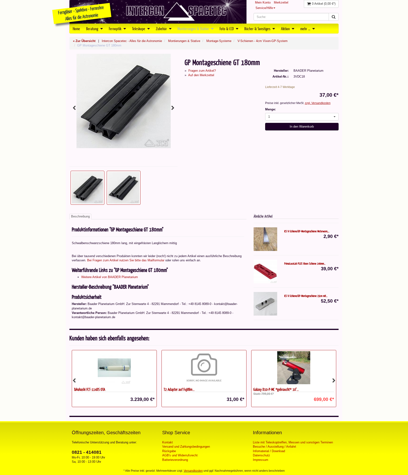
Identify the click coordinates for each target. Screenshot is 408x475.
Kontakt (167, 442)
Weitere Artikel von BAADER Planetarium (109, 277)
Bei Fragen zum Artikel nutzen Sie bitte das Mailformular (125, 260)
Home (76, 28)
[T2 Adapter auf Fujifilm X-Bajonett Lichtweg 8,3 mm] (204, 367)
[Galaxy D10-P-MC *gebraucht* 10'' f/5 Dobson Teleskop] (293, 367)
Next (172, 108)
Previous (74, 108)
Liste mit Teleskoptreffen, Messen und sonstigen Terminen (293, 442)
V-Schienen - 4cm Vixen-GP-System (263, 41)
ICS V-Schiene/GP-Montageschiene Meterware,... (306, 231)
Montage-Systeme (218, 41)
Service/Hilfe (264, 8)
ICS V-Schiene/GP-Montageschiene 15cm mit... (305, 296)
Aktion (286, 28)
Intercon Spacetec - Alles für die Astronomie (132, 41)
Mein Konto (263, 2)
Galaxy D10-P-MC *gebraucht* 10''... (276, 389)
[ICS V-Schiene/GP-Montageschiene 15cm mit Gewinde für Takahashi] (265, 304)
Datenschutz (261, 455)
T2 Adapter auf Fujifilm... (179, 389)
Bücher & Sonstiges (257, 28)
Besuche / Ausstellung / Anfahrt (274, 446)
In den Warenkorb (302, 126)
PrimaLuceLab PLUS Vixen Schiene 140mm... (304, 263)
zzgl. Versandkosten (318, 103)
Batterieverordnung (175, 460)
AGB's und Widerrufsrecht (180, 455)
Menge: (270, 109)
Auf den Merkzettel (201, 75)
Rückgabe (169, 451)
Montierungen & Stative (194, 28)
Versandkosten (193, 470)
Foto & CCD (227, 28)
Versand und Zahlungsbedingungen (186, 446)
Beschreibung (80, 216)
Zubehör (162, 28)
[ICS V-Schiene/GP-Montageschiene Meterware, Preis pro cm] (265, 239)
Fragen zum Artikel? (202, 70)
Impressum (260, 460)
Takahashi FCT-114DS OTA (89, 389)
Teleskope (139, 28)
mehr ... (305, 28)
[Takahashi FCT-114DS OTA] (114, 367)
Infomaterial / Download (269, 451)
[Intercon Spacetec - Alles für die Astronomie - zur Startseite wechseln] (157, 12)
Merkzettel (281, 2)
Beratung (92, 28)
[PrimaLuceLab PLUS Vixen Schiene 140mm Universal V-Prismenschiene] (265, 271)
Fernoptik (115, 28)
